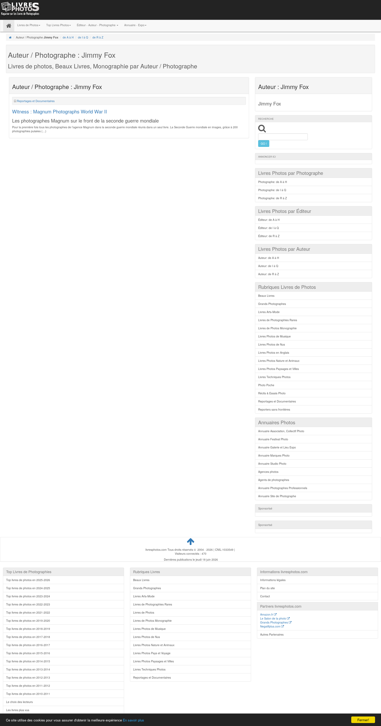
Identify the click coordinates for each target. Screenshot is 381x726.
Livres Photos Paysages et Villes (278, 369)
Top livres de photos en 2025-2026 (28, 580)
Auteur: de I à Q (268, 266)
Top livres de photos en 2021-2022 (28, 612)
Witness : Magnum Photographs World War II (59, 111)
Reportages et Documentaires (36, 101)
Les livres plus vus (17, 710)
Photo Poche (266, 385)
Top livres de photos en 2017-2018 (28, 637)
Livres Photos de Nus (271, 344)
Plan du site (267, 588)
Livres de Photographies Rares (277, 320)
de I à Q (83, 37)
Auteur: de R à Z (268, 274)
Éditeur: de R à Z (269, 236)
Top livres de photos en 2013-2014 (28, 669)
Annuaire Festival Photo (273, 439)
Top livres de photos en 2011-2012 (28, 686)
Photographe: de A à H (272, 182)
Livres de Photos (143, 612)
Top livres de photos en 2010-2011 (28, 694)
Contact (265, 596)
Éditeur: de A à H (269, 220)
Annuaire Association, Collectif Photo (281, 431)
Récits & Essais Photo (272, 393)
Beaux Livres (266, 296)
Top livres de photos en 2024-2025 (28, 588)
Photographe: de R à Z (272, 198)
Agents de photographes (273, 480)
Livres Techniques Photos (274, 377)
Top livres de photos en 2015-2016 (28, 653)
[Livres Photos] (20, 9)
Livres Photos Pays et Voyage (151, 653)
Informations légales (273, 580)
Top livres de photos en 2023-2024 (28, 596)
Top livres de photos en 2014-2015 (28, 661)
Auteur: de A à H (268, 258)
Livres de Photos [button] (27, 25)
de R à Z (97, 37)
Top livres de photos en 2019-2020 (28, 621)
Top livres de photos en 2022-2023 (28, 604)
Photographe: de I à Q (272, 190)
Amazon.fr (267, 614)
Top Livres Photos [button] (57, 25)
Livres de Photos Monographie (277, 328)
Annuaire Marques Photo (274, 455)
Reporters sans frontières (274, 409)
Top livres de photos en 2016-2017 (28, 645)
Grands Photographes (272, 304)
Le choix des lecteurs (19, 702)
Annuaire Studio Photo (272, 463)
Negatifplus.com (270, 626)
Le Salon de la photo (273, 618)
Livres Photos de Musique (274, 336)
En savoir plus (133, 719)
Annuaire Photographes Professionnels (282, 488)
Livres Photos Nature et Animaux (278, 361)
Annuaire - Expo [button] (134, 25)
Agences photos (268, 472)
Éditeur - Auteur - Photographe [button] (96, 25)
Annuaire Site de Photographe (277, 496)
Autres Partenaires (272, 634)
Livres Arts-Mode (269, 312)
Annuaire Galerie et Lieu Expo (277, 447)
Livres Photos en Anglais (273, 352)
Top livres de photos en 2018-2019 (28, 629)
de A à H (68, 37)
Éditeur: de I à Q (268, 228)
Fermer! (363, 719)
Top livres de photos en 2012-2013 (28, 677)
